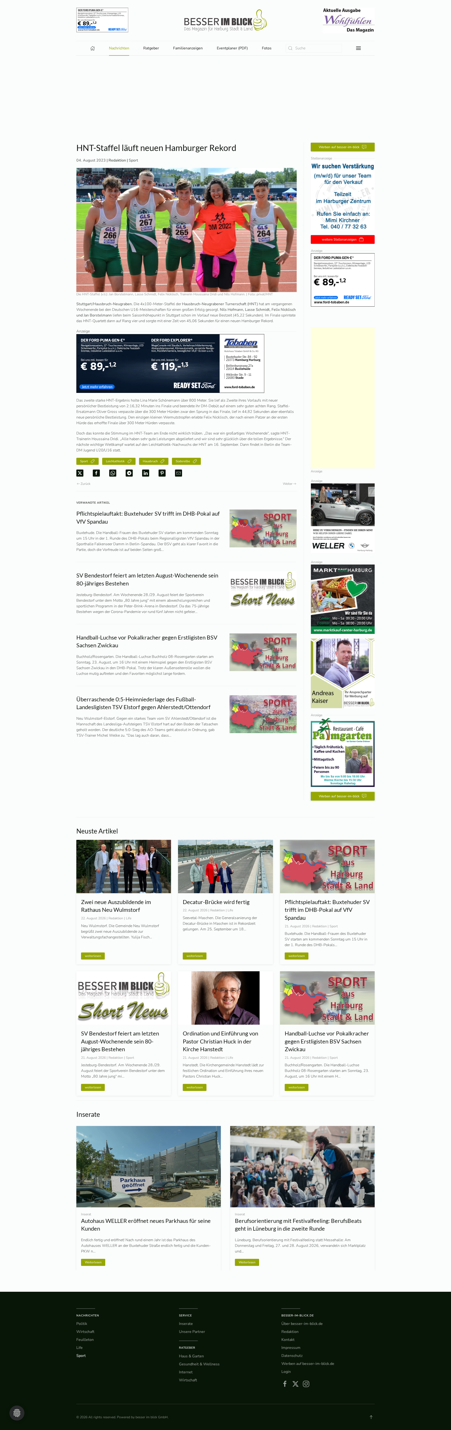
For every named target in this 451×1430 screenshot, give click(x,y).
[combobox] (314, 48)
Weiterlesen (247, 1262)
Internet (186, 1372)
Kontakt (288, 1339)
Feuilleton (85, 1339)
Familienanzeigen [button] (188, 48)
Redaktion (290, 1331)
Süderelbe (183, 461)
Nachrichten (87, 1315)
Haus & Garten (191, 1356)
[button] (358, 48)
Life (79, 1347)
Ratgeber (187, 1348)
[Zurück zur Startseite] (225, 20)
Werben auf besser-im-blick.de (307, 1363)
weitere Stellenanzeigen (339, 239)
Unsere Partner (192, 1331)
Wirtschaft (85, 1331)
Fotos (267, 48)
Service (185, 1315)
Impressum (290, 1347)
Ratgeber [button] (151, 48)
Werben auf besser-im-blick (339, 147)
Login (286, 1371)
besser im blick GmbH (152, 1417)
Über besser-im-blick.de (302, 1323)
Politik (81, 1323)
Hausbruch (150, 461)
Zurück (85, 484)
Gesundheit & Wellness (199, 1364)
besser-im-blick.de (297, 1315)
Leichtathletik (115, 461)
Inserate (186, 1323)
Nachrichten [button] (119, 48)
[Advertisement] (225, 91)
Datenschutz (292, 1355)
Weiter (287, 484)
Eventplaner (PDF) (232, 48)
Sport (133, 160)
